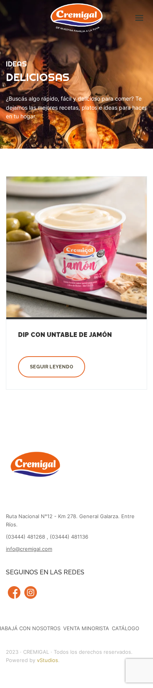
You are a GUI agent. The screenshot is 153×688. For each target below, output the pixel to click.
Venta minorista (86, 628)
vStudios (47, 660)
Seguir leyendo (51, 367)
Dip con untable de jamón (65, 334)
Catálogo (125, 628)
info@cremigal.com (29, 549)
